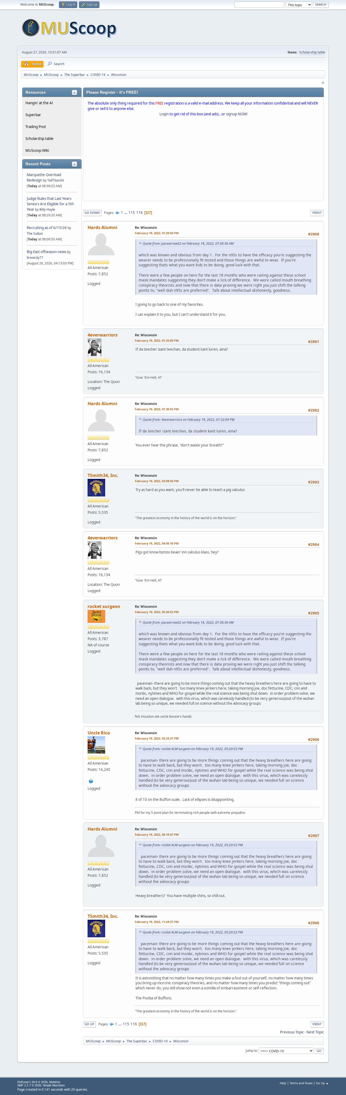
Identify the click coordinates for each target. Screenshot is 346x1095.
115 (131, 212)
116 (139, 212)
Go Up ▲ (322, 1083)
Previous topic (292, 1032)
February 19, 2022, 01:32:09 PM (157, 340)
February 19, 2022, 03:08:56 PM (157, 481)
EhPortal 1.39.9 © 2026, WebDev (39, 1082)
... (126, 212)
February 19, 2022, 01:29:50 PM (157, 233)
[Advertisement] (203, 160)
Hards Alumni (102, 227)
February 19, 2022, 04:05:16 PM (157, 543)
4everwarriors (103, 335)
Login (164, 114)
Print (316, 213)
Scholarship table (312, 52)
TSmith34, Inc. (103, 475)
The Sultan (35, 233)
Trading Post (35, 126)
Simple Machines (54, 1085)
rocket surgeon (104, 606)
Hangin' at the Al (39, 102)
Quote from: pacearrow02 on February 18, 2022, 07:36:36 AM (188, 243)
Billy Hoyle (47, 209)
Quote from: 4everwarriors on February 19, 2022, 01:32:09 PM (188, 419)
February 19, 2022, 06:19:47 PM (157, 834)
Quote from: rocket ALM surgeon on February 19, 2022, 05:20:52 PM (193, 749)
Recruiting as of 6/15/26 (47, 227)
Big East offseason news (46, 251)
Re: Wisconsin (146, 227)
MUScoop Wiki (37, 150)
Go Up (89, 1024)
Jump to (251, 1050)
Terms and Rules (301, 1083)
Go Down (92, 213)
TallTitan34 (55, 180)
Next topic (315, 1032)
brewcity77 (35, 257)
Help (283, 1083)
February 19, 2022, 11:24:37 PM (157, 922)
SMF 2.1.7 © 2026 (29, 1085)
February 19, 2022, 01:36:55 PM (157, 409)
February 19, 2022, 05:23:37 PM (157, 738)
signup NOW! (237, 114)
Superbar (33, 114)
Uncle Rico (99, 733)
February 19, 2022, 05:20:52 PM (157, 612)
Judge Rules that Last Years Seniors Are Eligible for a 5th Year (50, 204)
